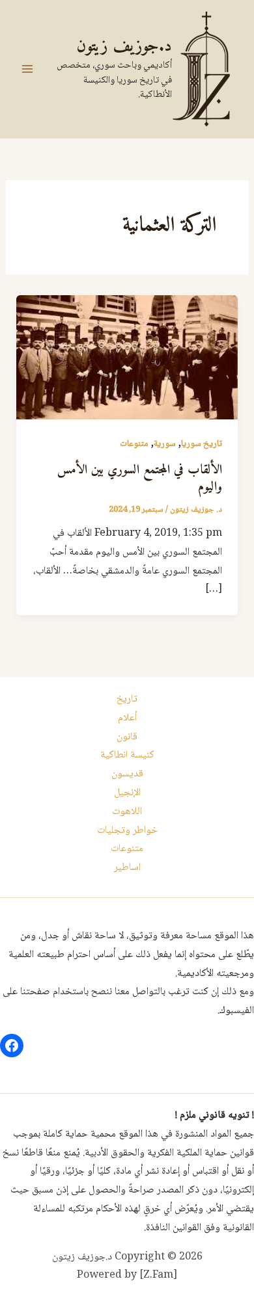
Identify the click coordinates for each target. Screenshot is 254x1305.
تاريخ (127, 699)
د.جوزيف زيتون (124, 46)
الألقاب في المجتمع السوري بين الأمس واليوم (139, 479)
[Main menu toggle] (27, 69)
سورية (165, 444)
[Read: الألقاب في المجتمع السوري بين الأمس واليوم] (127, 358)
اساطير (127, 868)
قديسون (127, 774)
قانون (127, 737)
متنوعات (134, 444)
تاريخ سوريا (201, 444)
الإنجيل (127, 793)
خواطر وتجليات (127, 830)
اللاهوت (127, 812)
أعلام (127, 718)
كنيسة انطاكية (127, 755)
